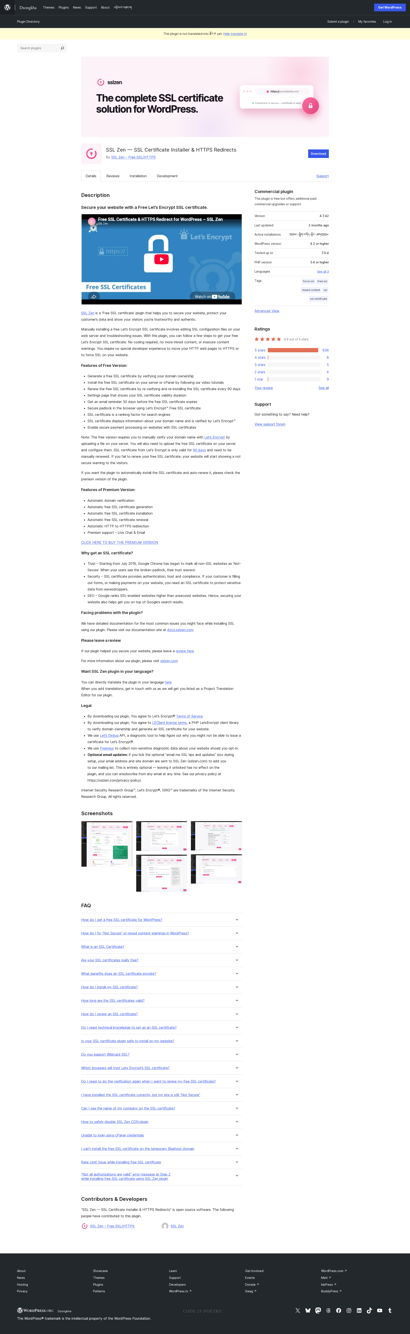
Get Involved (254, 1271)
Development (167, 176)
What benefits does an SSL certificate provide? (118, 974)
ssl (325, 290)
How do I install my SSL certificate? (109, 987)
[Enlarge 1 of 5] (127, 827)
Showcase (100, 1271)
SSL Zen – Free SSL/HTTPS (133, 157)
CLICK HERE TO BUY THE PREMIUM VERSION (119, 542)
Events (250, 1277)
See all (324, 388)
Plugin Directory (28, 21)
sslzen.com (169, 661)
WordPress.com (334, 1271)
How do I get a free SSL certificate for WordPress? (121, 920)
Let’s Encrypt (214, 437)
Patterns (99, 1291)
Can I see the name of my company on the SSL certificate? (128, 1108)
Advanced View (267, 311)
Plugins (98, 1284)
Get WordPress (390, 7)
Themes (99, 1277)
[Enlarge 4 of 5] (236, 827)
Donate (252, 1284)
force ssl (308, 281)
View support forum (270, 424)
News (21, 1277)
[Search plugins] (62, 48)
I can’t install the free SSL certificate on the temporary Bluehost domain (137, 1149)
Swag (251, 1291)
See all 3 (323, 271)
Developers (177, 1284)
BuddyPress (331, 1291)
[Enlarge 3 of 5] (181, 860)
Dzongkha (64, 1311)
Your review (264, 388)
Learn (173, 1271)
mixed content (311, 290)
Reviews (113, 176)
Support (322, 176)
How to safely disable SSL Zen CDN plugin (114, 1122)
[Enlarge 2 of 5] (181, 827)
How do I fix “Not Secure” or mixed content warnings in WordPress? (135, 933)
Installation (138, 176)
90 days (199, 450)
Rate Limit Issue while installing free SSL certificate (121, 1162)
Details (91, 176)
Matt (326, 1277)
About (21, 1271)
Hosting (22, 1284)
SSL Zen (87, 313)
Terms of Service (189, 716)
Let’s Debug (109, 735)
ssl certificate (318, 298)
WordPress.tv (180, 1291)
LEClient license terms (169, 722)
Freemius (107, 748)
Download (318, 153)
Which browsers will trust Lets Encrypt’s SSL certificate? (125, 1068)
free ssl (322, 281)
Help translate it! (235, 33)
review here (185, 651)
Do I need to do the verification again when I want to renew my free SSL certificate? (148, 1081)
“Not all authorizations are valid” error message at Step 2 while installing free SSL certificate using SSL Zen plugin (125, 1176)
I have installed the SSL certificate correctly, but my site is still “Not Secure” (140, 1095)
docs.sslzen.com (180, 630)
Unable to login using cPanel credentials (112, 1135)
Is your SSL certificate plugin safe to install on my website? (127, 1041)
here (168, 682)
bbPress (329, 1284)
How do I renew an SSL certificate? (109, 1014)
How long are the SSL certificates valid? (113, 1001)
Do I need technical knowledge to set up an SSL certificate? (129, 1028)
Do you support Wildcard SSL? (105, 1054)
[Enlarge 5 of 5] (236, 860)
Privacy (22, 1291)
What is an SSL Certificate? (102, 947)
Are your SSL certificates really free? (109, 960)
